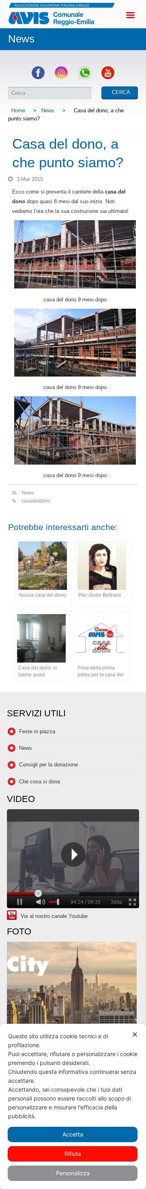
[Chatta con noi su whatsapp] (84, 77)
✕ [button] (135, 1034)
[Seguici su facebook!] (38, 77)
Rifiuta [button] (72, 1153)
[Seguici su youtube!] (107, 77)
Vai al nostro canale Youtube (54, 916)
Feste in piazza (37, 731)
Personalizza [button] (73, 1173)
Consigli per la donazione (48, 765)
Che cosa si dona (39, 782)
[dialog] (73, 1106)
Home (18, 110)
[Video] (73, 859)
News (47, 110)
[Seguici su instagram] (61, 77)
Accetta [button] (72, 1134)
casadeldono (35, 500)
